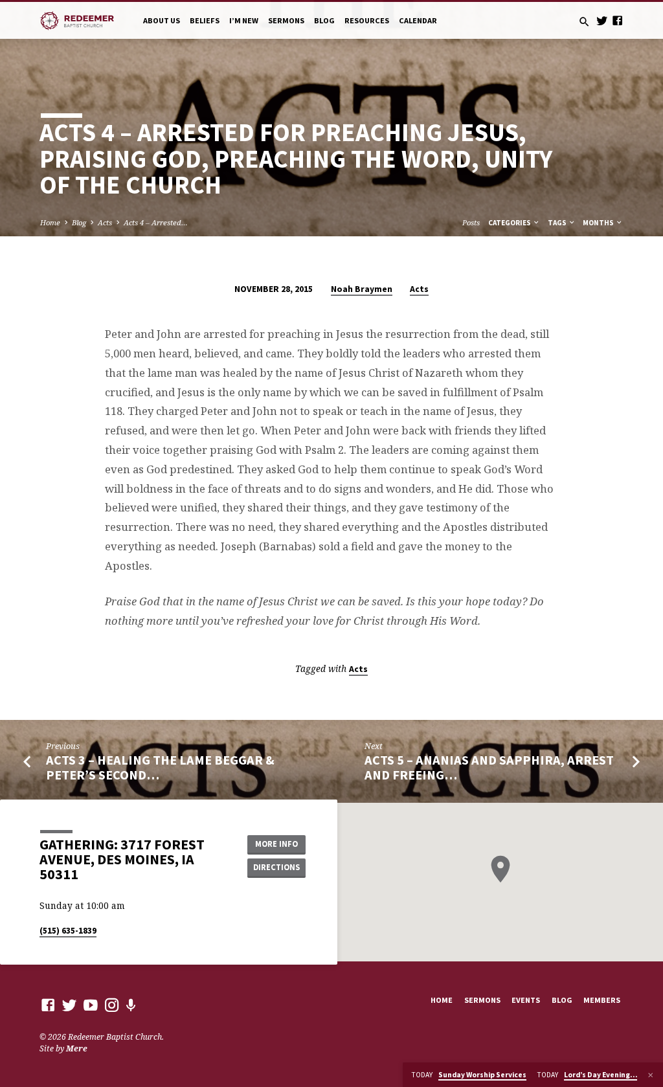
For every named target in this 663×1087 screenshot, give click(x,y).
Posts (471, 222)
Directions (276, 867)
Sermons (286, 20)
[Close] (651, 1075)
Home (50, 222)
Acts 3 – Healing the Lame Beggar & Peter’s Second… (160, 767)
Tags (558, 222)
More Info (276, 844)
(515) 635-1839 (67, 930)
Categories (510, 222)
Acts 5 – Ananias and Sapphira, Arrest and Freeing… (489, 767)
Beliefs (204, 20)
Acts (105, 222)
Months (599, 222)
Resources (366, 20)
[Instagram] (112, 1004)
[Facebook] (617, 20)
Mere (76, 1048)
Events (525, 1000)
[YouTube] (90, 1004)
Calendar (418, 20)
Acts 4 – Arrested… (156, 222)
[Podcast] (131, 1005)
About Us (161, 20)
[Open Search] (584, 21)
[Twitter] (602, 20)
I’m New (243, 20)
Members (601, 1000)
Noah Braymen (361, 289)
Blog (324, 20)
